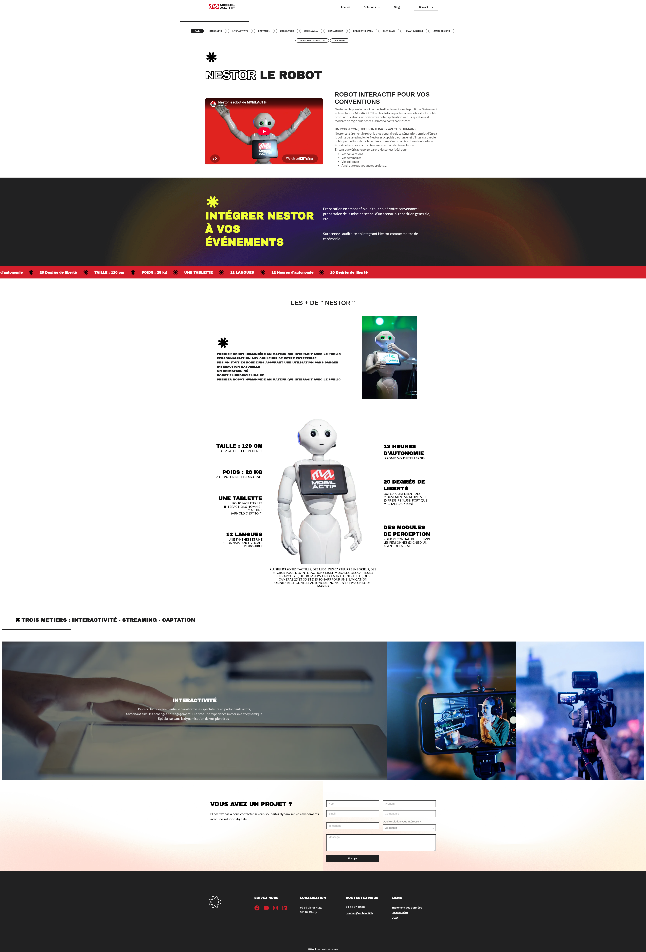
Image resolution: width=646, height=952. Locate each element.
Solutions (370, 7)
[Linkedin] (284, 908)
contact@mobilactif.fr (359, 913)
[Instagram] (275, 908)
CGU (395, 917)
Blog (397, 7)
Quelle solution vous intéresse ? (402, 821)
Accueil (345, 7)
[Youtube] (266, 908)
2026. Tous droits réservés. (323, 949)
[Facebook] (257, 908)
